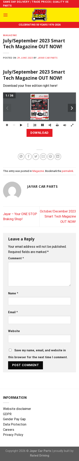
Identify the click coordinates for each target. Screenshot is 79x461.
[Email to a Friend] (43, 156)
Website (14, 331)
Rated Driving (39, 455)
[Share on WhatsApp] (21, 156)
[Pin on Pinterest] (50, 156)
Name (13, 293)
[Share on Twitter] (35, 156)
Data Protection (14, 424)
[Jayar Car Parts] (39, 15)
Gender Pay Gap (14, 419)
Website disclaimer (17, 409)
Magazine (10, 35)
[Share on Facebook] (28, 156)
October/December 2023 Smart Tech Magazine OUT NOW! (58, 216)
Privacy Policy (13, 435)
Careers (8, 430)
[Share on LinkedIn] (57, 156)
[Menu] (5, 15)
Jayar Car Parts (47, 58)
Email (13, 312)
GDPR (7, 414)
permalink (67, 171)
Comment (16, 258)
